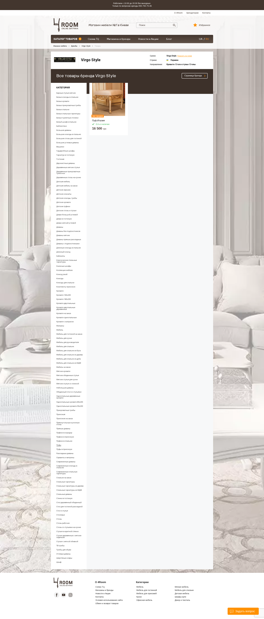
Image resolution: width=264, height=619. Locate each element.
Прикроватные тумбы (65, 410)
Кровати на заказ (63, 313)
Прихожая (60, 414)
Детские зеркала (63, 190)
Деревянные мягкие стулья (68, 167)
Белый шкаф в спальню (66, 122)
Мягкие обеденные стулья (67, 375)
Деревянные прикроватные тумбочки (68, 172)
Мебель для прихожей (146, 593)
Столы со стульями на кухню (68, 527)
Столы (59, 519)
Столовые (60, 515)
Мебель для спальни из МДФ (68, 363)
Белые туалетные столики (67, 117)
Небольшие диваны (65, 387)
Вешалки (60, 146)
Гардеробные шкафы (65, 151)
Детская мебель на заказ (66, 185)
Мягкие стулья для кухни (67, 379)
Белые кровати (62, 101)
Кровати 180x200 (63, 299)
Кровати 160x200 (63, 295)
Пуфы (58, 445)
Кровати (60, 291)
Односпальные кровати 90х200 (69, 406)
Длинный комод (63, 252)
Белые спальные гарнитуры (68, 113)
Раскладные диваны (64, 453)
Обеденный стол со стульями (68, 392)
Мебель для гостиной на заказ (69, 334)
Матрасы (60, 325)
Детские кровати (63, 202)
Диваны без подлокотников (68, 231)
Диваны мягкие (63, 235)
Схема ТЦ (93, 39)
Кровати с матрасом (65, 321)
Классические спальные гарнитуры (66, 261)
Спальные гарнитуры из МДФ (69, 490)
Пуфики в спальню (64, 441)
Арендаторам (192, 13)
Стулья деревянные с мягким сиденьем (68, 536)
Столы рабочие (63, 523)
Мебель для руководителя (67, 342)
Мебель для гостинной (146, 590)
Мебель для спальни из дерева (69, 354)
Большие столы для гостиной (69, 138)
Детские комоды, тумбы (66, 198)
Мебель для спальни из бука (68, 350)
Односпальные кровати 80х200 (69, 402)
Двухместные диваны (65, 163)
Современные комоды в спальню (66, 466)
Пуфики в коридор (64, 432)
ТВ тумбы (60, 545)
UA (200, 39)
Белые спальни (62, 109)
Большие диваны (63, 130)
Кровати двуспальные (65, 303)
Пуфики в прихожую (65, 437)
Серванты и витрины (65, 457)
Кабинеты (60, 256)
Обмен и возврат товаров (106, 603)
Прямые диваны (63, 428)
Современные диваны (65, 461)
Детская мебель (63, 181)
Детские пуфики (63, 206)
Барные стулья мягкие (66, 93)
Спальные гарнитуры (65, 481)
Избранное (204, 25)
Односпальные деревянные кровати (68, 397)
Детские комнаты (63, 194)
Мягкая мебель (182, 587)
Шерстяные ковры (64, 558)
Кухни (139, 597)
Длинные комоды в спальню (68, 247)
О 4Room (178, 13)
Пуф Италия (98, 120)
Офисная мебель (144, 600)
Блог (169, 39)
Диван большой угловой (67, 214)
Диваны (59, 227)
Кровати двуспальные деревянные (65, 308)
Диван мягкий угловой (66, 223)
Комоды (59, 278)
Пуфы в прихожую (64, 449)
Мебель (59, 330)
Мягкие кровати (63, 371)
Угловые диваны (63, 554)
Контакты (206, 13)
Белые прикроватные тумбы (68, 105)
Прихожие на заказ (64, 418)
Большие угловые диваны (67, 142)
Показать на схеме (184, 56)
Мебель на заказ (63, 367)
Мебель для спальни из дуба (68, 359)
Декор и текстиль (182, 600)
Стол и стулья (62, 510)
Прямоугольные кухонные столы (67, 423)
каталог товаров (65, 39)
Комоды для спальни (65, 282)
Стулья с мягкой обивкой (67, 541)
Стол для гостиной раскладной (69, 506)
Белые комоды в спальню (67, 97)
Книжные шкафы (63, 266)
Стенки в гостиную (64, 498)
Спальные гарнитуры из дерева (69, 486)
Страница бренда (193, 76)
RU (207, 39)
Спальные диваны (64, 494)
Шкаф (58, 562)
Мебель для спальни (65, 346)
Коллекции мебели (64, 270)
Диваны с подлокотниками (67, 243)
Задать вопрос (244, 611)
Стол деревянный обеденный (69, 502)
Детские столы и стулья (66, 210)
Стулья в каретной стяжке (67, 531)
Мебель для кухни (64, 338)
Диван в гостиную (64, 218)
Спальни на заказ (63, 477)
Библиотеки (61, 126)
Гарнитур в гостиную (65, 155)
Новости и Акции (148, 39)
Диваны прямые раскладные (68, 239)
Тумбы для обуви (63, 549)
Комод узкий (61, 274)
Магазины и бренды (118, 39)
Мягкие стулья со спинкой (67, 383)
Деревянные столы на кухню (68, 177)
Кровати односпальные (66, 317)
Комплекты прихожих (65, 286)
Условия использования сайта (109, 600)
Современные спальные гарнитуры (66, 472)
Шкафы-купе (180, 597)
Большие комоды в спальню (68, 134)
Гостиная (60, 159)
